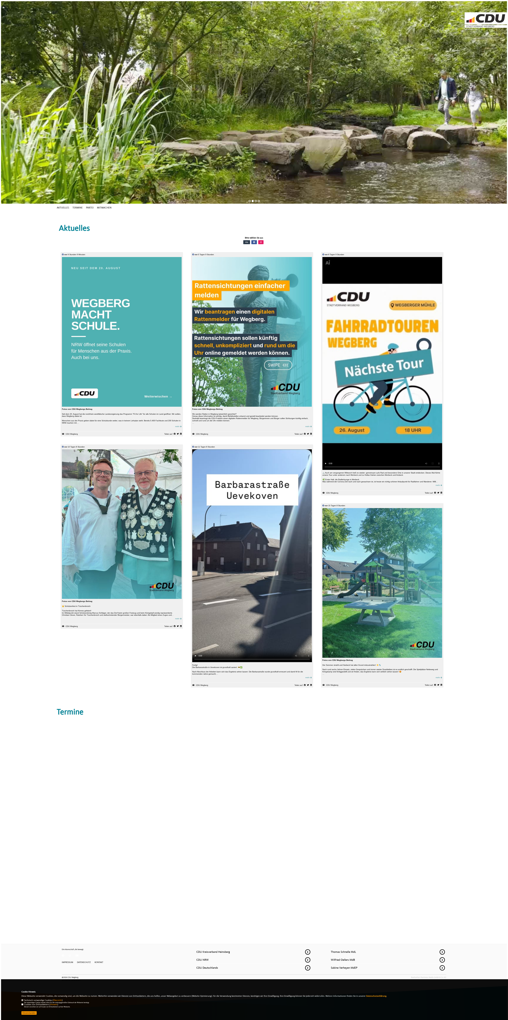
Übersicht (57, 1000)
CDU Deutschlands (207, 967)
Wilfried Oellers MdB (343, 959)
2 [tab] (253, 201)
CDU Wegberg (72, 434)
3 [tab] (256, 201)
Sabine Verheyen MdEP (344, 967)
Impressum (67, 962)
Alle (246, 242)
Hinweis (53, 1004)
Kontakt (99, 962)
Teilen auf (168, 434)
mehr (177, 426)
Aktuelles (63, 207)
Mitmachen (104, 207)
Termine (77, 207)
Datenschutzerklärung (376, 996)
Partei (90, 207)
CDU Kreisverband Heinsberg (213, 951)
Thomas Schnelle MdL (343, 951)
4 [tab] (259, 201)
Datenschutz (84, 962)
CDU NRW (202, 959)
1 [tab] (250, 201)
